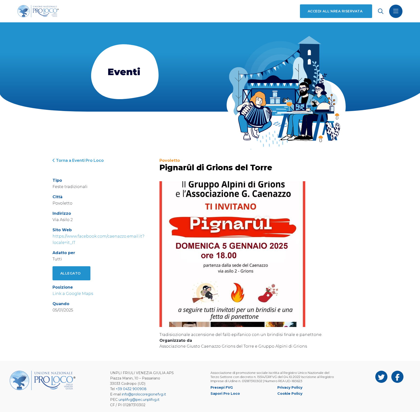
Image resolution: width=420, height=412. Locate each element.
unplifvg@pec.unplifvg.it (139, 399)
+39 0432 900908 (131, 389)
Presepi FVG (221, 387)
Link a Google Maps (72, 293)
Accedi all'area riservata (335, 11)
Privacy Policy (289, 387)
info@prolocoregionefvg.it (144, 394)
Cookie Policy (289, 393)
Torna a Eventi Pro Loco (79, 160)
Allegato (70, 273)
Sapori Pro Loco (225, 393)
